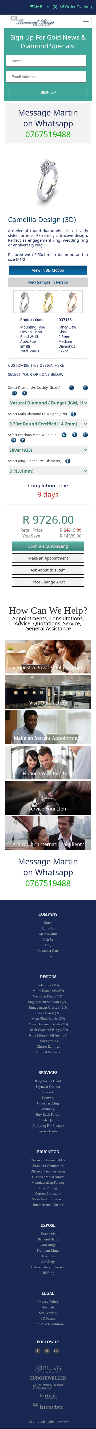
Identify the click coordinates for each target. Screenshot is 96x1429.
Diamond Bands (48, 1239)
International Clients (48, 1205)
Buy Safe (48, 1307)
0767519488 (48, 134)
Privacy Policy (48, 1302)
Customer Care (48, 951)
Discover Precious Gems (48, 1171)
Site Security (48, 1313)
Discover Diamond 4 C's (48, 1160)
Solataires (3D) (48, 985)
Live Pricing (48, 1188)
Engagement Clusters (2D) (48, 1007)
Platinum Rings (48, 1250)
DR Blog (48, 1273)
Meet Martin (48, 934)
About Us (48, 928)
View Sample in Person (48, 282)
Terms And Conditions (48, 1324)
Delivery (48, 1098)
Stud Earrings (48, 1041)
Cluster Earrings (48, 1046)
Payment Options (48, 1087)
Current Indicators (48, 1194)
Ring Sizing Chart (48, 1081)
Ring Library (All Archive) (48, 1035)
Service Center (48, 1131)
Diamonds (48, 1234)
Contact (48, 956)
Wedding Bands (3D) (48, 996)
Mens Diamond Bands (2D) (48, 1024)
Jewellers (48, 1256)
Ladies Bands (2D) (48, 1013)
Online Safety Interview (48, 1267)
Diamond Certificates (48, 1166)
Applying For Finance (48, 1126)
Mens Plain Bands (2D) (48, 1019)
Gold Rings (48, 1245)
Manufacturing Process (48, 1182)
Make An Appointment (48, 1199)
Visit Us (48, 939)
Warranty (48, 1109)
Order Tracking (78, 6)
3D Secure (48, 1318)
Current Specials (48, 1052)
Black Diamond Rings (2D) (48, 1030)
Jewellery (48, 1262)
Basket (48, 1092)
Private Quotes (48, 1120)
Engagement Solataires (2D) (48, 1002)
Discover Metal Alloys (48, 1177)
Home (48, 923)
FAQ (48, 945)
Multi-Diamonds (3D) (48, 991)
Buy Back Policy (48, 1114)
